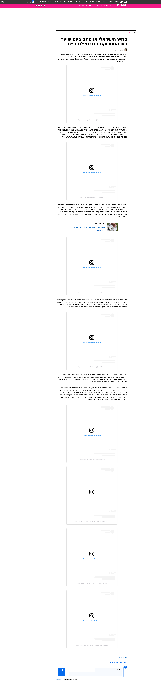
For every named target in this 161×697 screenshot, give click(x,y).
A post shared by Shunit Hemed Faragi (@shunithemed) (91, 521)
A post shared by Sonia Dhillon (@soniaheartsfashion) (92, 645)
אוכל (81, 2)
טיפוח (97, 5)
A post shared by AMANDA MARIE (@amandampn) (92, 583)
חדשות (117, 2)
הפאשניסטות (108, 5)
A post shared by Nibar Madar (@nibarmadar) (91, 120)
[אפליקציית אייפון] (42, 5)
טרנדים (102, 5)
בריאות (76, 2)
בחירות (104, 2)
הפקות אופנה (81, 5)
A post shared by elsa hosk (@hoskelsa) (92, 197)
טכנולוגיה (63, 2)
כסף (87, 2)
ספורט (110, 2)
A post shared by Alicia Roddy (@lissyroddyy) (91, 459)
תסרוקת (124, 657)
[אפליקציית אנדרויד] (44, 5)
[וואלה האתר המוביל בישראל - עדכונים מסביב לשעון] (123, 2)
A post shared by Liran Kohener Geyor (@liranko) (91, 292)
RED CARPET (90, 5)
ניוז (114, 5)
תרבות (98, 2)
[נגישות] (2, 2)
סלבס (92, 2)
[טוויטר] (39, 5)
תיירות (70, 2)
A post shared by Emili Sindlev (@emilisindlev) (91, 367)
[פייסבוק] (36, 5)
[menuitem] (115, 2)
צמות (120, 657)
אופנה (56, 2)
